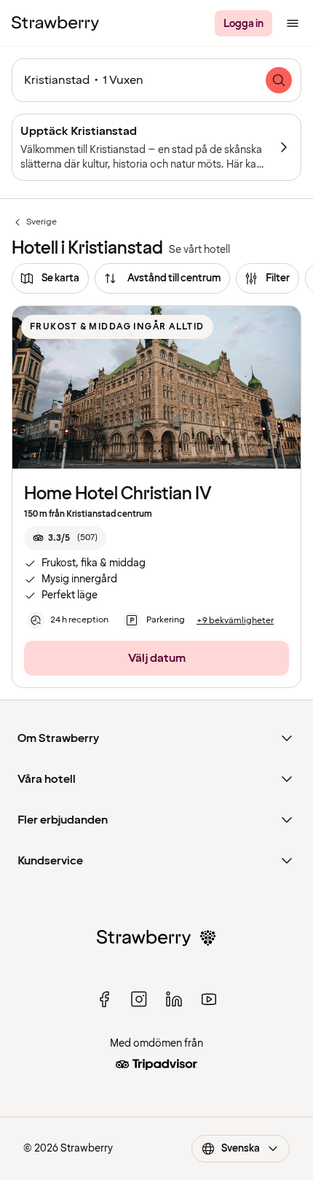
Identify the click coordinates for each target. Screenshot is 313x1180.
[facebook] (104, 999)
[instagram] (139, 999)
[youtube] (209, 999)
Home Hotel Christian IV (118, 494)
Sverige (34, 222)
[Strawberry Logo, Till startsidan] (55, 23)
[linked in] (174, 999)
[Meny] (292, 23)
